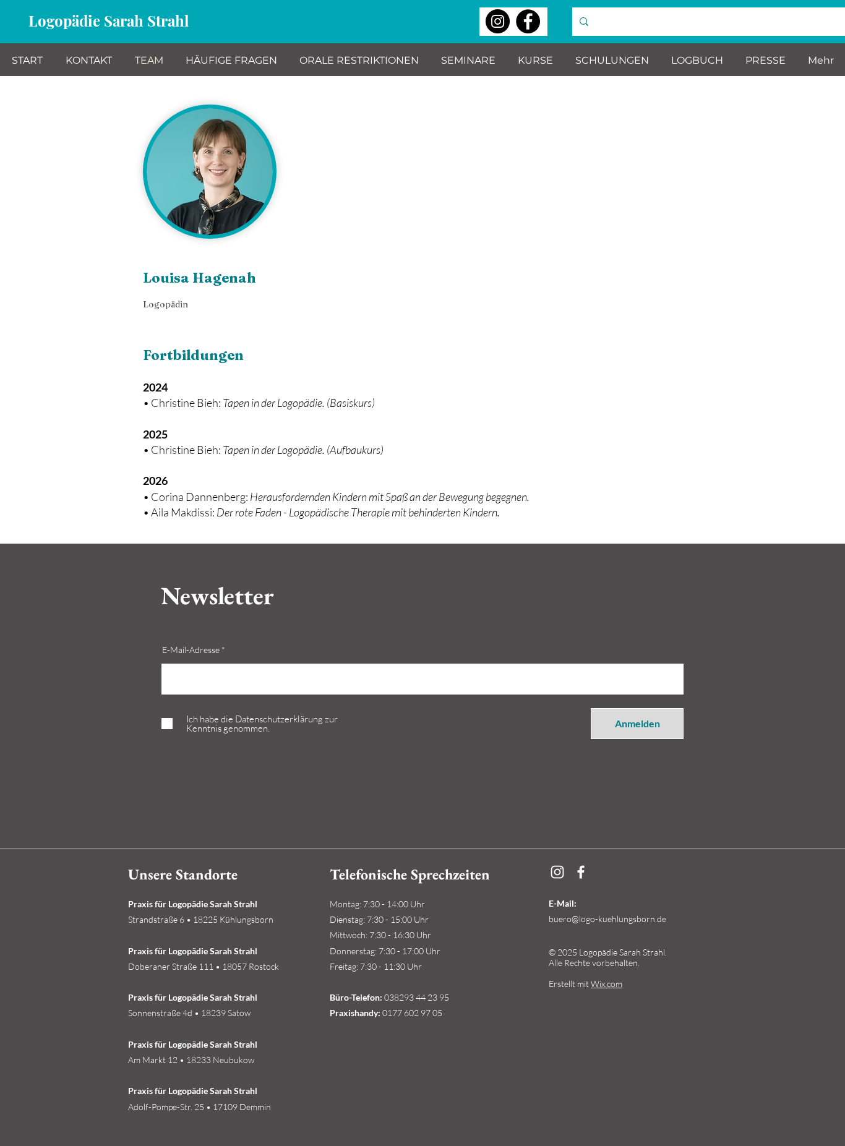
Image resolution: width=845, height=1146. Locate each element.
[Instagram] (498, 21)
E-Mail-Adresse (191, 650)
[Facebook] (528, 21)
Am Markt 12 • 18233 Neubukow (191, 1059)
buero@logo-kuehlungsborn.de (607, 918)
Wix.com (606, 983)
